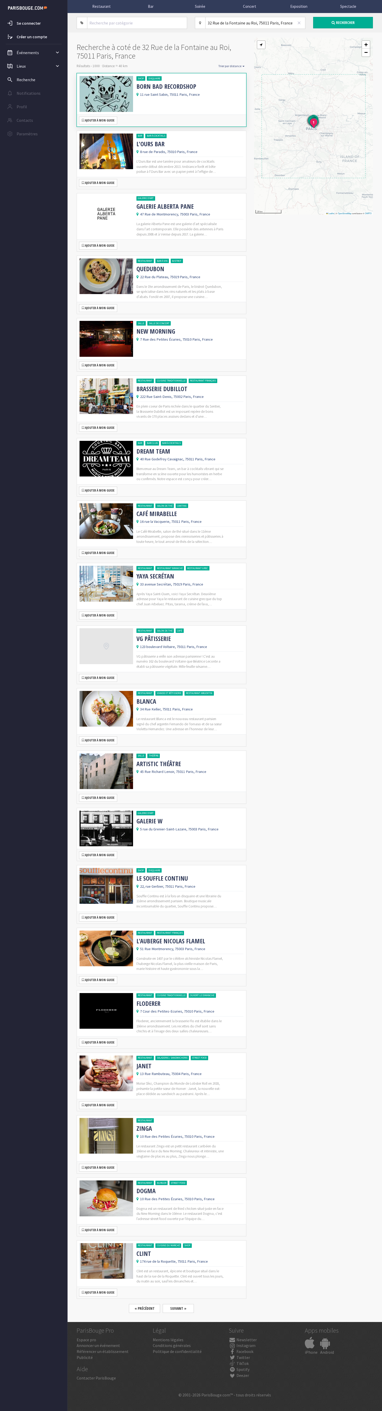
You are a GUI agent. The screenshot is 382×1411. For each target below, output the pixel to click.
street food (199, 1057)
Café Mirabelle (156, 513)
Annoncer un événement (98, 1345)
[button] (261, 45)
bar (140, 135)
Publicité (85, 1357)
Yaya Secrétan (155, 576)
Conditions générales (172, 1345)
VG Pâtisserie (153, 638)
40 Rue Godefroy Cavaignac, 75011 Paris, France (177, 459)
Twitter (243, 1357)
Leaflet (331, 213)
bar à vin (162, 261)
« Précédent (145, 1308)
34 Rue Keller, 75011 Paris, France (166, 709)
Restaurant (101, 6)
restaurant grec (197, 568)
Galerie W (149, 821)
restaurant (145, 261)
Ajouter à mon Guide (99, 120)
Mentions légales (168, 1339)
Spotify (242, 1369)
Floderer (148, 1003)
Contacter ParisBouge (96, 1378)
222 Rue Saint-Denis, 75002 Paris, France (172, 396)
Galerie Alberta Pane (165, 206)
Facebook (244, 1351)
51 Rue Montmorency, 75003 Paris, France (172, 948)
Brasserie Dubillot (161, 388)
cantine (182, 505)
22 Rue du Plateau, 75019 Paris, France (170, 277)
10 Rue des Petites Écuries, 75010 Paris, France (177, 1136)
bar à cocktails (156, 135)
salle (141, 323)
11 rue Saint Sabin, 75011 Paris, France (170, 94)
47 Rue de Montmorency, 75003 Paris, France (175, 214)
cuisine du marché (168, 1245)
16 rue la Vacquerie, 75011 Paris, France (171, 521)
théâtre (154, 755)
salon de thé (165, 505)
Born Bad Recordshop (166, 86)
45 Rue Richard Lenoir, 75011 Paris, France (173, 771)
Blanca (146, 701)
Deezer (242, 1375)
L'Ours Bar (150, 144)
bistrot (176, 261)
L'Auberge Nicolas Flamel (170, 941)
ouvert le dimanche (202, 995)
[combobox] (137, 23)
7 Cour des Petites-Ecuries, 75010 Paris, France (177, 1011)
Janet (144, 1066)
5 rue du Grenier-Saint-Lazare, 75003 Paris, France (179, 829)
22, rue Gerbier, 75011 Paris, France (167, 886)
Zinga (144, 1128)
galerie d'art (146, 198)
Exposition (298, 6)
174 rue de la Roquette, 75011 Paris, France (174, 1261)
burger (161, 1183)
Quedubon (150, 268)
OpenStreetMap (344, 213)
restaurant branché (170, 568)
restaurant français (203, 380)
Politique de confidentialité (177, 1351)
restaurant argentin (199, 693)
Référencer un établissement (103, 1351)
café (179, 630)
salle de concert (159, 323)
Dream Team (153, 451)
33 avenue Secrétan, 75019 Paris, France (171, 584)
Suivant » (178, 1308)
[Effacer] (299, 23)
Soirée (200, 6)
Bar (151, 6)
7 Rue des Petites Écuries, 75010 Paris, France (176, 339)
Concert (249, 6)
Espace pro (86, 1339)
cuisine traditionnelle (171, 380)
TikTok (242, 1363)
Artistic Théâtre (158, 763)
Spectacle (348, 6)
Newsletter (246, 1339)
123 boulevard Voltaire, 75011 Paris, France (173, 646)
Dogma (146, 1190)
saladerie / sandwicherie (172, 1057)
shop (141, 78)
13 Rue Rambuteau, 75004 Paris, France (171, 1073)
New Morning (155, 331)
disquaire (154, 78)
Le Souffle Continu (162, 878)
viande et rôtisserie (169, 693)
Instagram (245, 1345)
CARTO (368, 213)
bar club (152, 443)
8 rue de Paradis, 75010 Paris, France (168, 151)
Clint (143, 1253)
